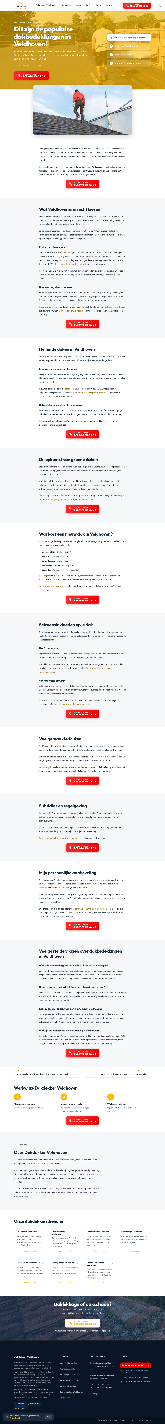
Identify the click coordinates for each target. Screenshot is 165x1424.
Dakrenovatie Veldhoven (69, 1380)
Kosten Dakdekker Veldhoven (71, 1392)
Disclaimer (139, 1420)
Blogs (98, 5)
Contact (110, 5)
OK (48, 1417)
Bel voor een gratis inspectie (72, 310)
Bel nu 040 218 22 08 (134, 1365)
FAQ (88, 5)
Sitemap (148, 1420)
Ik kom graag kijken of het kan (61, 499)
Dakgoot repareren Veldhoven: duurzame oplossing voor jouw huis (102, 1366)
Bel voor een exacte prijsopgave (53, 586)
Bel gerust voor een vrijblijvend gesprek (89, 908)
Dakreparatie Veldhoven (69, 1386)
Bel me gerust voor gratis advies (69, 264)
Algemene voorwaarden (117, 1420)
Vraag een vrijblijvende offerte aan (93, 392)
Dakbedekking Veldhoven (30, 22)
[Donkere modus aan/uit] (160, 5)
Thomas (22, 66)
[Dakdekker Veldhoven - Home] (20, 5)
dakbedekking (66, 252)
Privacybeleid (102, 1420)
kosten (67, 388)
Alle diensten (65, 1398)
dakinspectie (88, 653)
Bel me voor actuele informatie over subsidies (59, 838)
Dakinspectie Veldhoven (69, 1369)
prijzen (47, 575)
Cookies (130, 1420)
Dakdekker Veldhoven (46, 5)
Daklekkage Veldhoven (68, 1374)
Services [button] (66, 5)
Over (78, 5)
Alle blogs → (95, 1393)
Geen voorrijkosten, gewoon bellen (74, 704)
